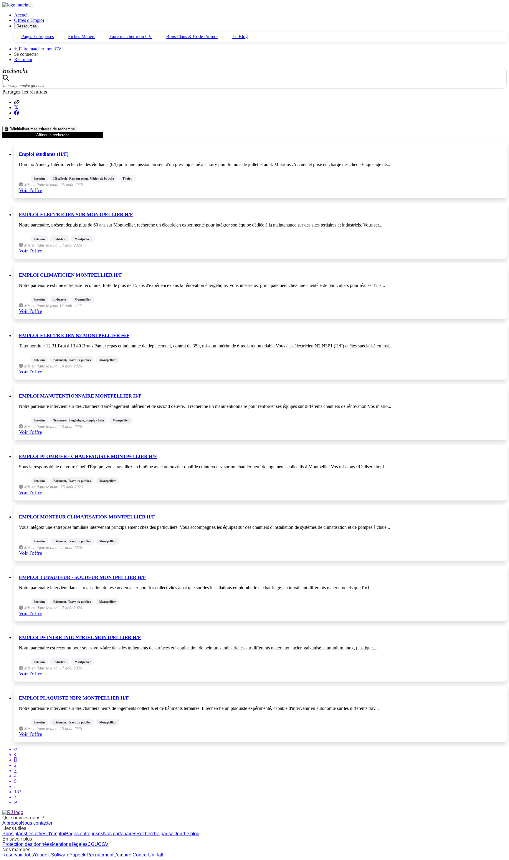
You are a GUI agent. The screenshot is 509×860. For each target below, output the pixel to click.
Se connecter (26, 54)
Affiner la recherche (53, 135)
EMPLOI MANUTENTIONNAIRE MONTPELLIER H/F (80, 396)
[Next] (15, 797)
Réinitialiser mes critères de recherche (41, 129)
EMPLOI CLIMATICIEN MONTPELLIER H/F (70, 275)
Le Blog (240, 36)
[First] (15, 749)
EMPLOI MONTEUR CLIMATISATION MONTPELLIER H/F (87, 517)
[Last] (15, 802)
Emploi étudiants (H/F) (44, 154)
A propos (11, 822)
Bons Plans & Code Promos (192, 36)
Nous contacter (36, 822)
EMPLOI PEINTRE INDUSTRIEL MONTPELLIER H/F (80, 637)
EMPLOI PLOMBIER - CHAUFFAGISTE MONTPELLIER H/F (88, 456)
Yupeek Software (52, 854)
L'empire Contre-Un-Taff (138, 854)
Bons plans (14, 833)
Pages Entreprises (37, 36)
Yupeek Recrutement (91, 854)
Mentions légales (69, 844)
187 (17, 791)
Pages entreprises (84, 833)
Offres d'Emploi (29, 20)
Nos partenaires (119, 833)
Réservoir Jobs (18, 854)
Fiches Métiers (81, 36)
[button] (16, 102)
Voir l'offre (30, 190)
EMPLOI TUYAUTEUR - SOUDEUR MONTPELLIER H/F (82, 577)
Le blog (191, 833)
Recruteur (23, 59)
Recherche (15, 70)
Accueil (21, 14)
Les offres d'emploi (45, 833)
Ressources (26, 26)
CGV (103, 844)
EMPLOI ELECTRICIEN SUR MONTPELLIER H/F (76, 214)
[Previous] (15, 754)
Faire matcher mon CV (130, 36)
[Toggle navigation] (31, 6)
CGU (92, 844)
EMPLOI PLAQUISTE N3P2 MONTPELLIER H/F (74, 698)
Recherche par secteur (160, 833)
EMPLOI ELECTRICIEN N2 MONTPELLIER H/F (74, 335)
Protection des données (27, 844)
